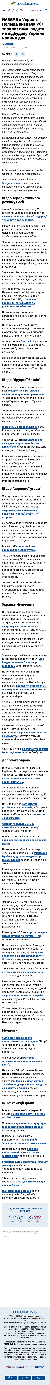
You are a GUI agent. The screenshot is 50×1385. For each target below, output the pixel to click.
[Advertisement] (25, 1262)
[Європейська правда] (25, 2)
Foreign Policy (28, 341)
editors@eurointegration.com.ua (31, 1322)
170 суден (23, 540)
